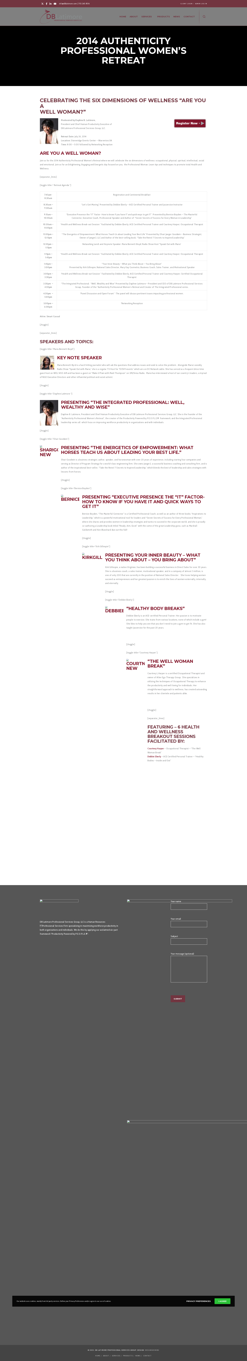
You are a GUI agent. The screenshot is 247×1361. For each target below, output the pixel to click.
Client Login (186, 4)
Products (128, 1356)
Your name (176, 901)
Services (116, 1356)
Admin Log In (201, 4)
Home (97, 1356)
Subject (174, 936)
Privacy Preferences (198, 1301)
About (106, 1356)
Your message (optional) (182, 953)
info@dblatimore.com (68, 3)
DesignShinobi (152, 1350)
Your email (176, 918)
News (138, 1356)
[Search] (204, 16)
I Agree (222, 1301)
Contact (147, 1356)
